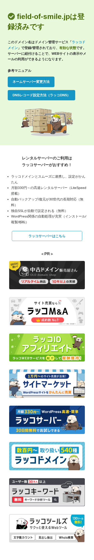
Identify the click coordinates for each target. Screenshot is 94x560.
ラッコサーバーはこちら (47, 236)
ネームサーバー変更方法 (31, 82)
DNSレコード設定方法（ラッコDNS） (41, 95)
